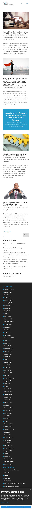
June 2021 (7, 359)
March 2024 (7, 316)
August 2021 (8, 354)
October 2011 (8, 440)
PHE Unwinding (18, 88)
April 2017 (7, 405)
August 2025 (8, 292)
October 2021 (8, 351)
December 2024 (8, 305)
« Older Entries (7, 232)
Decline (24, 507)
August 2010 (8, 451)
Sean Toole (8, 35)
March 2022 (7, 346)
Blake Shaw (8, 157)
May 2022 (7, 343)
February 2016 (8, 408)
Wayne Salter (8, 205)
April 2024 (7, 313)
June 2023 (7, 327)
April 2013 (7, 421)
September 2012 (9, 429)
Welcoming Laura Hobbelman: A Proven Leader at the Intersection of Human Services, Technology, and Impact (16, 255)
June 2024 (7, 308)
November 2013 (8, 410)
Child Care (7, 473)
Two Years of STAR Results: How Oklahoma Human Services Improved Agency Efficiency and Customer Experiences (15, 262)
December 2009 (8, 459)
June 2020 (7, 365)
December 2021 (8, 348)
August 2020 (8, 362)
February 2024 (8, 319)
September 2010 (9, 448)
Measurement (8, 481)
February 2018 (8, 402)
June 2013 (7, 416)
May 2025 (7, 295)
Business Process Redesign (10, 208)
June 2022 (7, 340)
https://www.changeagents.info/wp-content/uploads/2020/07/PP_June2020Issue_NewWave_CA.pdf (16, 124)
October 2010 (8, 445)
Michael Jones (9, 86)
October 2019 (8, 375)
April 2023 (7, 332)
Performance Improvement (11, 486)
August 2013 (8, 413)
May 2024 (7, 311)
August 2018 (8, 397)
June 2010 (7, 456)
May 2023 (7, 330)
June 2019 (7, 383)
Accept (8, 507)
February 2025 (8, 300)
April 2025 (7, 297)
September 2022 (9, 338)
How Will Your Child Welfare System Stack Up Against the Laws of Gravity (15, 32)
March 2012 (7, 435)
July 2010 (7, 453)
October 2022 (8, 335)
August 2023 (8, 324)
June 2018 (7, 400)
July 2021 (7, 356)
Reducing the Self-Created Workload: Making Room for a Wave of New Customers (16, 116)
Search (26, 235)
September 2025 (9, 289)
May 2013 (7, 418)
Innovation (17, 37)
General (6, 475)
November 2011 (8, 437)
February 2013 (8, 424)
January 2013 (8, 426)
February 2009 (8, 464)
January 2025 (8, 303)
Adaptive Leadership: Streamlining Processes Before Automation (15, 154)
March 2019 (7, 389)
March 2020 (7, 370)
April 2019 (7, 386)
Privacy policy (5, 502)
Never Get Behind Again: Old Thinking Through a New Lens (15, 203)
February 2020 (8, 373)
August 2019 (8, 381)
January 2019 (8, 394)
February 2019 (8, 392)
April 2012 (7, 432)
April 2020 (7, 367)
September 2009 (9, 462)
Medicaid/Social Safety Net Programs (14, 483)
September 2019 (9, 378)
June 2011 (7, 443)
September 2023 (9, 322)
